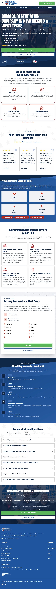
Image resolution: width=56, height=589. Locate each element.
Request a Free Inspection (28, 54)
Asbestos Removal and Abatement (9, 558)
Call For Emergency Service (29, 50)
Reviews (50, 550)
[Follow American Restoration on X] (5, 584)
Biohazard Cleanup (6, 560)
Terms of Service (33, 581)
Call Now (28, 345)
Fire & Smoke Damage (6, 548)
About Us (50, 546)
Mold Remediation (5, 555)
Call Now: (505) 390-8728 (28, 513)
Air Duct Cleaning (5, 550)
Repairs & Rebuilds (5, 553)
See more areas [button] (28, 341)
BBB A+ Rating (36, 509)
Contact (49, 555)
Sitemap (40, 581)
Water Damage (5, 546)
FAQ (49, 553)
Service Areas (51, 548)
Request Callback (28, 350)
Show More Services (28, 122)
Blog (49, 558)
